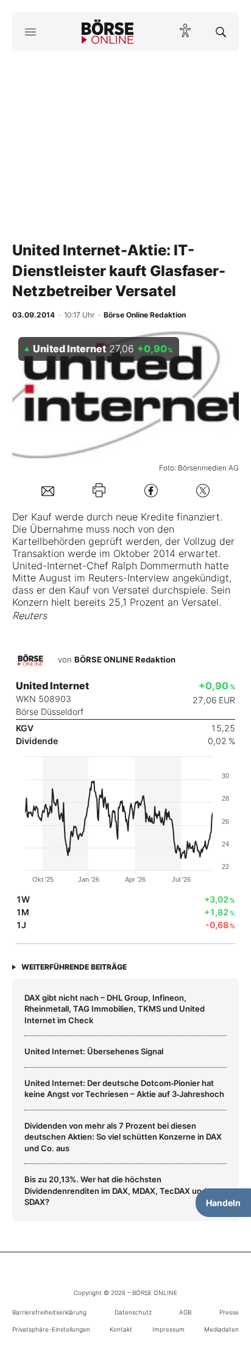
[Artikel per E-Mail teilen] (48, 490)
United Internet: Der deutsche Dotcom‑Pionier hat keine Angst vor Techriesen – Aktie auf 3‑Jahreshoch (124, 1088)
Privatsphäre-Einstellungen (51, 1329)
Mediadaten (221, 1329)
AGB (185, 1312)
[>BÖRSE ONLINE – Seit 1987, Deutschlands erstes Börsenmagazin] (108, 31)
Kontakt (121, 1329)
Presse (229, 1312)
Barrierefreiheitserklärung (49, 1312)
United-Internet (47, 565)
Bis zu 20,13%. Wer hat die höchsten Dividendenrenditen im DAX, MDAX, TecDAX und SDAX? (115, 1190)
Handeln (223, 1203)
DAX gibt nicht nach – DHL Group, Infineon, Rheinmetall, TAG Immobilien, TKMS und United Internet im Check (114, 1009)
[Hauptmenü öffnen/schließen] (30, 31)
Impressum (168, 1329)
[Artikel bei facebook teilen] (151, 490)
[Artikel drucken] (99, 490)
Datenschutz (133, 1312)
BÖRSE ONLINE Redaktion (124, 660)
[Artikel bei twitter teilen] (203, 490)
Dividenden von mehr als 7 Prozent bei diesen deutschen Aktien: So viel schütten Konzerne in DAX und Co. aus (123, 1137)
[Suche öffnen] (221, 31)
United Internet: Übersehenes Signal (93, 1051)
